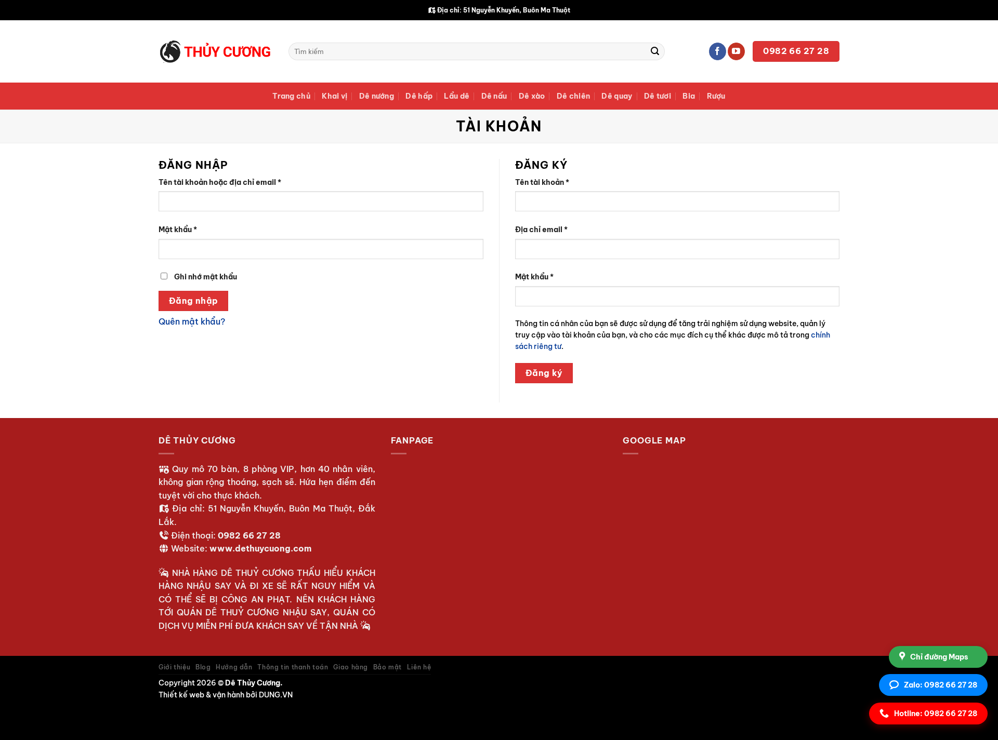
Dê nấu (494, 96)
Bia (688, 96)
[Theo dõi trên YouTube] (736, 51)
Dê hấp (418, 96)
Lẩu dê (456, 96)
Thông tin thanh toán (292, 667)
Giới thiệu (174, 667)
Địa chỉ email (550, 230)
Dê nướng (376, 96)
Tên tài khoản (551, 183)
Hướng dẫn (234, 667)
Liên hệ (419, 667)
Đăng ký (544, 373)
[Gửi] (655, 51)
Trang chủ (291, 96)
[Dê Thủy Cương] (216, 51)
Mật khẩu (187, 230)
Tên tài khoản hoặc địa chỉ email (229, 183)
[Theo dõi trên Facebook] (717, 51)
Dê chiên (573, 96)
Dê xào (532, 96)
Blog (203, 667)
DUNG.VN (276, 694)
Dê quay (616, 96)
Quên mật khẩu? (192, 321)
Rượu (716, 96)
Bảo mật (387, 667)
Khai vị (334, 96)
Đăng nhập (193, 300)
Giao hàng (350, 667)
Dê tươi (657, 96)
